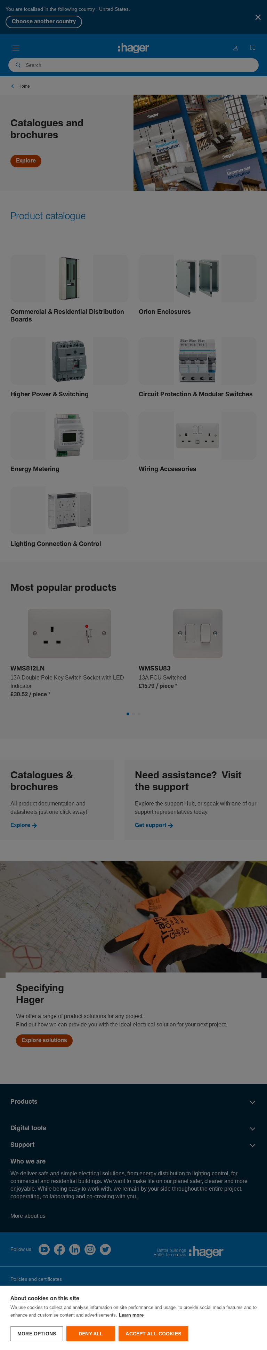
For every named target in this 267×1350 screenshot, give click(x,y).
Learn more (131, 1315)
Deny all (91, 1333)
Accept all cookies (153, 1333)
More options (36, 1333)
